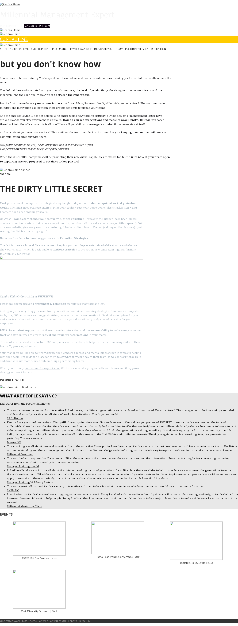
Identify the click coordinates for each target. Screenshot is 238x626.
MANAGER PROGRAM (37, 26)
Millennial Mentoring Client (24, 507)
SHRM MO (13, 491)
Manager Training (18, 483)
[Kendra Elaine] (10, 5)
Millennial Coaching (20, 455)
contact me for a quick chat (42, 368)
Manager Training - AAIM (23, 467)
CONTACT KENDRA (12, 26)
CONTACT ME (14, 39)
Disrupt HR (14, 443)
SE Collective (15, 419)
